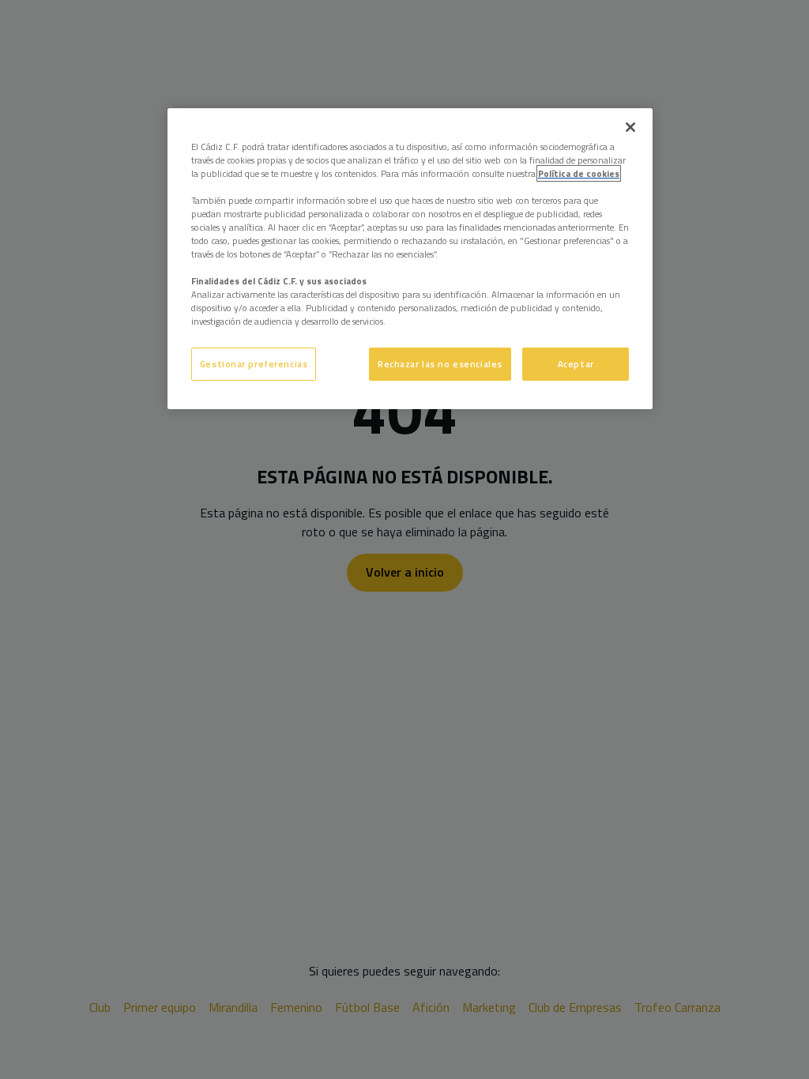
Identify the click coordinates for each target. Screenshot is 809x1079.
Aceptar (576, 363)
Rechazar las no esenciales (440, 363)
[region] (410, 259)
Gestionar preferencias (254, 363)
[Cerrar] (630, 127)
